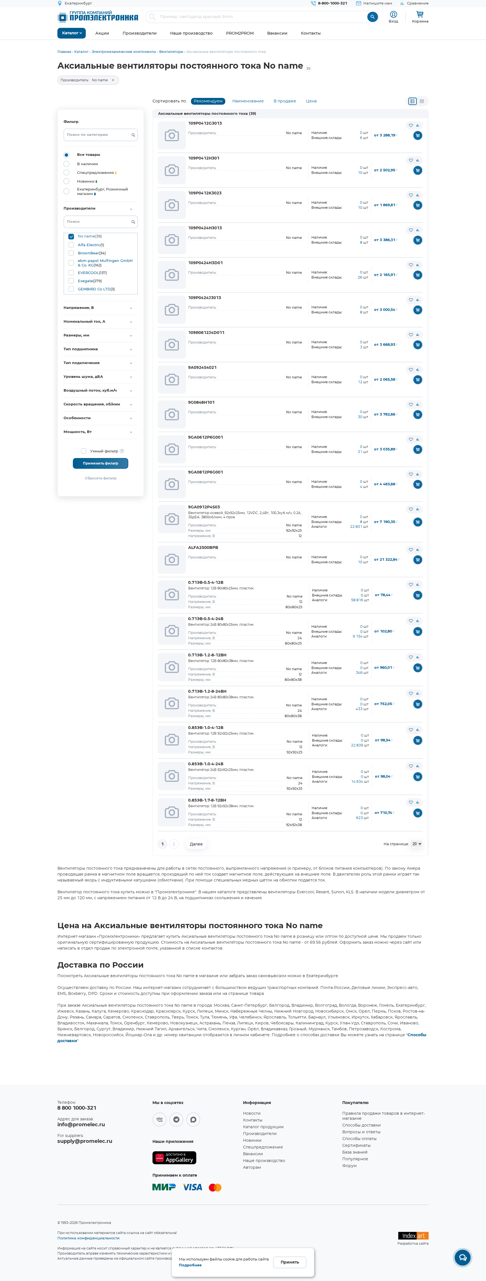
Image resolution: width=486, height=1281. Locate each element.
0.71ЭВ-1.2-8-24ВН (207, 692)
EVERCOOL (88, 272)
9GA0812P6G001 (205, 472)
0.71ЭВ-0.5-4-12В (205, 583)
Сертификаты (356, 1146)
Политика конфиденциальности (88, 1238)
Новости (252, 1114)
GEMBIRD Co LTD (94, 289)
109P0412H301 (203, 158)
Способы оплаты (359, 1139)
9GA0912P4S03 (204, 507)
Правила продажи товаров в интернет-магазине (383, 1116)
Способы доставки (361, 1125)
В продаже (285, 101)
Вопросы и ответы (361, 1132)
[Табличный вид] (422, 101)
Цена (311, 101)
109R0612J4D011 (206, 333)
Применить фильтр (100, 463)
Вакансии (253, 1154)
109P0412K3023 (205, 193)
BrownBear (88, 253)
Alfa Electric (89, 245)
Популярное (355, 1159)
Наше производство (264, 1161)
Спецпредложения (263, 1147)
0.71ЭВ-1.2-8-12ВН (207, 655)
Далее (196, 844)
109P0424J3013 (204, 298)
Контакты (252, 1120)
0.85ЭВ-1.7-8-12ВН (207, 800)
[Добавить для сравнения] (417, 125)
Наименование (248, 101)
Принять (290, 1262)
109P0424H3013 (205, 228)
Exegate (85, 281)
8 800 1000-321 (76, 1108)
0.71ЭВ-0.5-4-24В (205, 619)
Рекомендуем (208, 101)
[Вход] (393, 14)
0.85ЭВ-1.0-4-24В (205, 764)
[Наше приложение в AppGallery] (195, 1158)
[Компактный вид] (412, 101)
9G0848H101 (201, 403)
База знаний (355, 1152)
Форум (349, 1166)
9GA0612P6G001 (205, 437)
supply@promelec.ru (84, 1141)
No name (86, 236)
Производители (260, 1134)
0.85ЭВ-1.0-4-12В (205, 728)
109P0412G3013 (205, 123)
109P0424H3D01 (205, 263)
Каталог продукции (263, 1127)
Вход (393, 21)
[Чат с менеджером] (463, 1258)
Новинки (252, 1141)
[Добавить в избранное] (411, 125)
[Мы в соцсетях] (159, 1119)
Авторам (252, 1168)
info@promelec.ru (81, 1124)
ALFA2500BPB (203, 548)
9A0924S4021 (202, 368)
